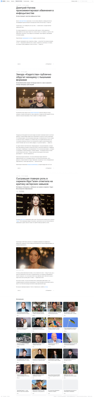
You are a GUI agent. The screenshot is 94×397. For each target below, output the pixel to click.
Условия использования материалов (81, 396)
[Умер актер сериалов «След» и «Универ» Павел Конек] (39, 340)
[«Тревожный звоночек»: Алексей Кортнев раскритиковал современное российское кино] (54, 309)
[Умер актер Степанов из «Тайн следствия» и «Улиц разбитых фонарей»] (39, 387)
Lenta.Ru (27, 5)
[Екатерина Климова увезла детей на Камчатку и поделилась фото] (39, 356)
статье (46, 286)
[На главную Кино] (3, 1)
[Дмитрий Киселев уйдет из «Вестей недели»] (54, 340)
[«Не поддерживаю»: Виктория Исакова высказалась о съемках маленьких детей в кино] (23, 356)
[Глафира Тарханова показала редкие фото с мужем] (39, 371)
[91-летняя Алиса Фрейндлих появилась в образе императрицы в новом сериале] (54, 387)
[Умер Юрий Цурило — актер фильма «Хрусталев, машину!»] (23, 387)
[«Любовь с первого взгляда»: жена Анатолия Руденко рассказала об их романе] (23, 324)
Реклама (8, 396)
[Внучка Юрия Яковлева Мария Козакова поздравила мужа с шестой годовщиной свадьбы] (54, 371)
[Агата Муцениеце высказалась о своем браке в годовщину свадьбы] (70, 387)
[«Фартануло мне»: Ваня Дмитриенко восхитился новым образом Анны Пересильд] (70, 371)
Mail (1, 396)
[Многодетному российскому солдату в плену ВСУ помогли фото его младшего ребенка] (39, 309)
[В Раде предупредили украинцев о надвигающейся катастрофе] (70, 324)
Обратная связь (90, 396)
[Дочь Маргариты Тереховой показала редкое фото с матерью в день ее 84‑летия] (70, 309)
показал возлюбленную (32, 164)
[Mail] (1, 1)
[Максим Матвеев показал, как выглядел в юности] (70, 356)
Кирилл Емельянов (35, 112)
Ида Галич (23, 219)
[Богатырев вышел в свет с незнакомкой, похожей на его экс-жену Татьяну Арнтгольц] (39, 324)
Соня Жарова (21, 191)
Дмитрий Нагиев (23, 20)
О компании (4, 396)
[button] (35, 98)
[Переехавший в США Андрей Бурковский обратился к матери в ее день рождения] (23, 309)
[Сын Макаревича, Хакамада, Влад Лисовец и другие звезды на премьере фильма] (54, 356)
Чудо (18, 221)
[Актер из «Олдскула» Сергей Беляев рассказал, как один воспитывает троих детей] (54, 324)
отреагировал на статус (27, 38)
